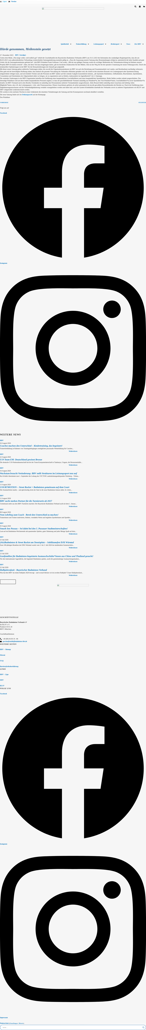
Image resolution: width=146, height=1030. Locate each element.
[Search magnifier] (143, 1027)
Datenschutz (4, 1023)
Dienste (2, 655)
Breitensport (115, 44)
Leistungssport (99, 44)
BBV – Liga (4, 674)
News (128, 44)
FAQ (2, 661)
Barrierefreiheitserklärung (9, 666)
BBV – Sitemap (5, 649)
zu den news (8, 581)
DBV (2, 680)
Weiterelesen (73, 451)
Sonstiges (22, 55)
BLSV (2, 686)
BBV (17, 55)
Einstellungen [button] (14, 1023)
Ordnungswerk (27, 95)
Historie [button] (21, 1023)
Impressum (4, 1017)
